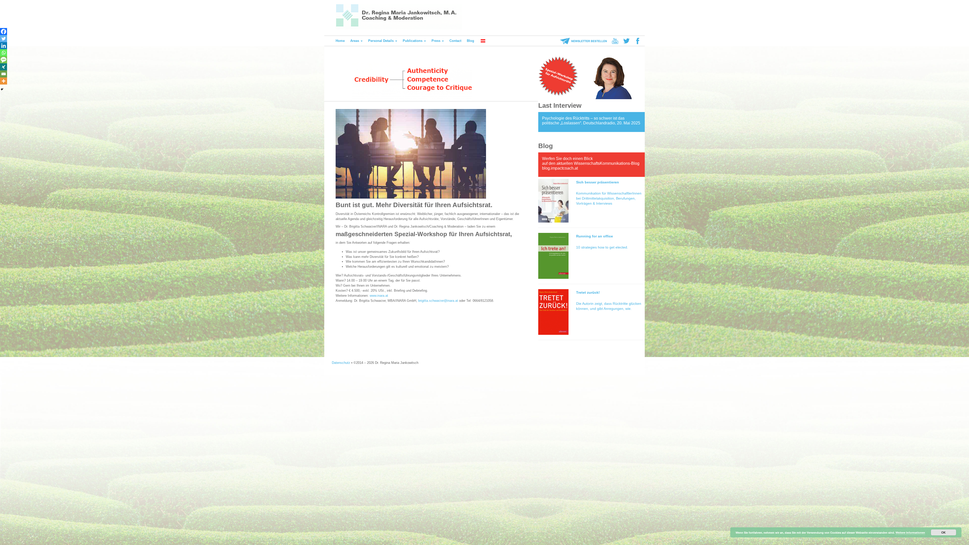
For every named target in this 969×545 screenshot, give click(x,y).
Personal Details (381, 41)
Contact (455, 41)
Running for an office (594, 236)
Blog (470, 41)
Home (340, 41)
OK (943, 532)
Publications (413, 41)
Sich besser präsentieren (597, 182)
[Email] (3, 73)
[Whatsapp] (3, 52)
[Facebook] (3, 31)
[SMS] (3, 59)
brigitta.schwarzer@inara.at (438, 301)
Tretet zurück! (588, 292)
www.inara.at (379, 295)
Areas (355, 41)
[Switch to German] (482, 41)
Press (436, 41)
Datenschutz (341, 363)
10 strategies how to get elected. (602, 247)
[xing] (3, 66)
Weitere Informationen (910, 532)
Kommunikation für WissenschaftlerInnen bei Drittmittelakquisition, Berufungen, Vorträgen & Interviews (608, 198)
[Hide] (2, 89)
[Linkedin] (3, 45)
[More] (3, 81)
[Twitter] (3, 38)
